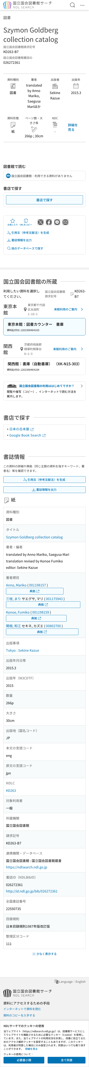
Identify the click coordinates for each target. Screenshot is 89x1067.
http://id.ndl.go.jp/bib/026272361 (32, 891)
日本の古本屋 (19, 428)
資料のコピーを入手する (19, 1015)
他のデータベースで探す (27, 248)
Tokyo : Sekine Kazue (22, 650)
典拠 (32, 591)
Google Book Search (25, 435)
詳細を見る (73, 127)
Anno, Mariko (16, 584)
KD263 (11, 790)
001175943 (54, 598)
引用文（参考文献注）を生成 (30, 232)
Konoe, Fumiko (18, 612)
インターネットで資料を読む (22, 1009)
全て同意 (66, 1060)
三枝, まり (13, 598)
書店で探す (44, 199)
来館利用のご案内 (65, 309)
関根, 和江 (13, 625)
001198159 (40, 612)
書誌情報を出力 (21, 240)
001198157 (37, 584)
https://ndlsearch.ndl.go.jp (26, 866)
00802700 (53, 625)
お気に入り (12, 224)
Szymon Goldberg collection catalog (34, 536)
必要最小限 (24, 1060)
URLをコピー (26, 224)
